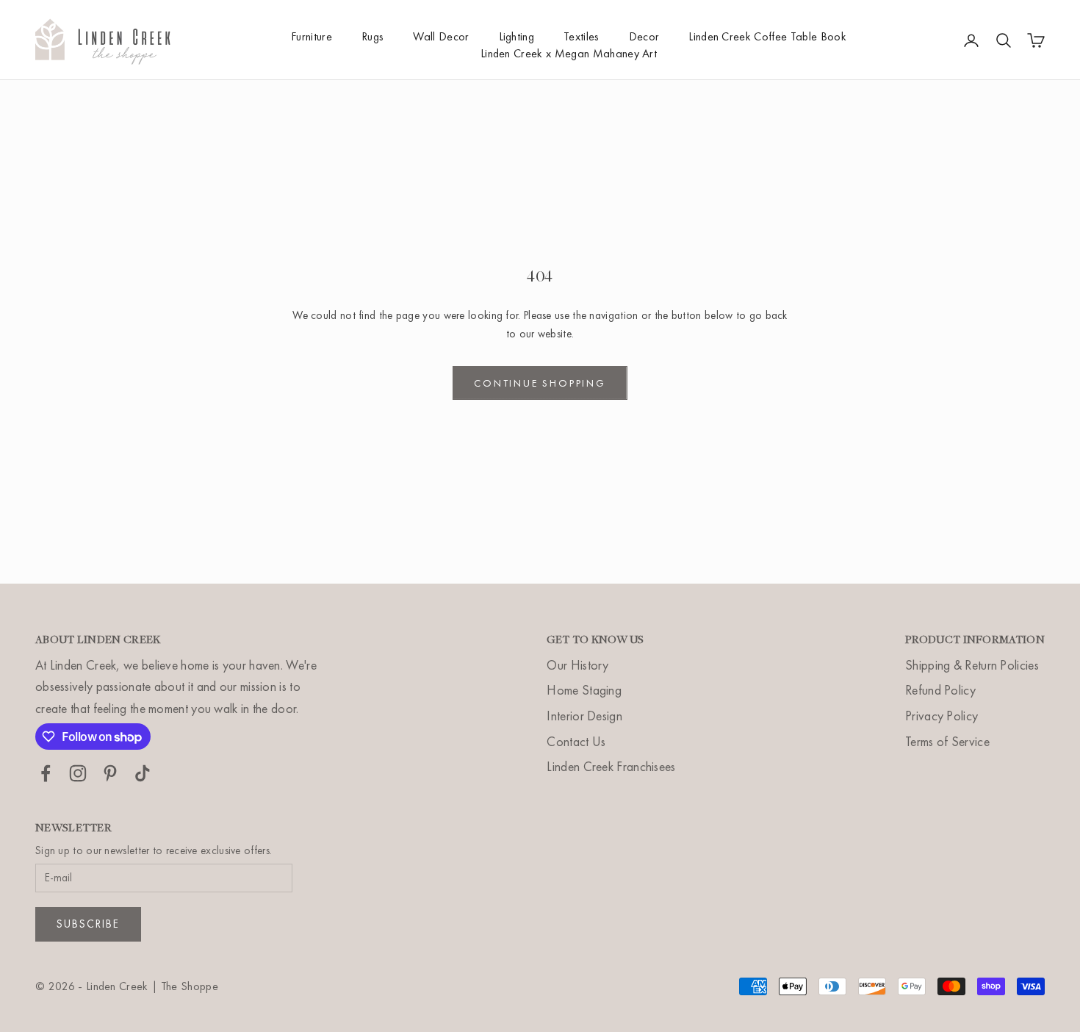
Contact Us (576, 741)
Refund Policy (940, 689)
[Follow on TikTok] (142, 773)
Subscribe (88, 924)
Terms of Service (947, 741)
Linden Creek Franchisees (611, 766)
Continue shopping (540, 383)
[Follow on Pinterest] (110, 773)
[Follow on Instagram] (78, 773)
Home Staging (584, 689)
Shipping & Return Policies (972, 664)
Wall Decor (441, 36)
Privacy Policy (941, 715)
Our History (577, 664)
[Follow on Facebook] (45, 773)
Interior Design (584, 715)
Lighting (517, 36)
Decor (644, 36)
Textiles (582, 36)
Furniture (311, 36)
